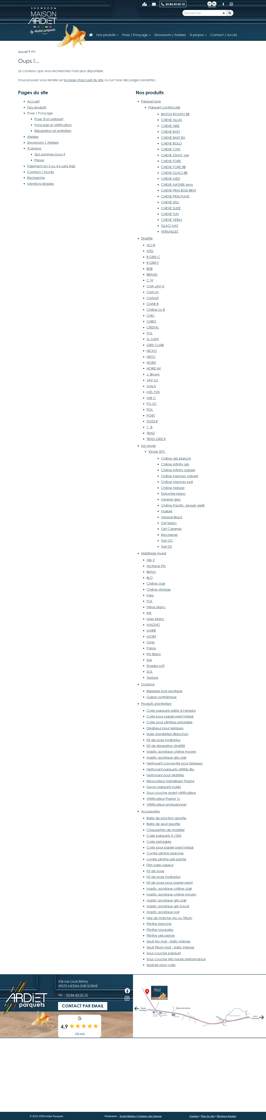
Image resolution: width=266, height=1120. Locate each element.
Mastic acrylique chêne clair (169, 889)
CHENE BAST (170, 132)
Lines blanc (155, 619)
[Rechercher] (230, 13)
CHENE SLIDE (171, 208)
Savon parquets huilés (164, 787)
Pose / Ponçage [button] (135, 35)
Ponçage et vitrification (53, 125)
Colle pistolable (159, 842)
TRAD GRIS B (156, 439)
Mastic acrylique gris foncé (168, 906)
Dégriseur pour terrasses (165, 728)
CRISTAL (153, 327)
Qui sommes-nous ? (49, 154)
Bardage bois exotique (164, 691)
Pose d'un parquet (48, 119)
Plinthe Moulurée (160, 930)
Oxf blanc (169, 523)
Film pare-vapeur (160, 865)
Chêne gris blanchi (176, 458)
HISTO (151, 357)
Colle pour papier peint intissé (170, 716)
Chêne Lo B (156, 310)
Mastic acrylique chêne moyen (171, 751)
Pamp (151, 648)
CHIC (151, 316)
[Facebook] (223, 4)
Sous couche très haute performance (176, 959)
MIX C (151, 398)
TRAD (151, 433)
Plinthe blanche (159, 924)
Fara (150, 595)
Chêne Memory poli (177, 482)
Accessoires (150, 811)
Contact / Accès (223, 35)
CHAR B (153, 304)
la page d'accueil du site (84, 80)
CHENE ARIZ (170, 126)
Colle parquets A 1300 (164, 836)
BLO (150, 578)
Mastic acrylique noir (163, 912)
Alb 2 (151, 560)
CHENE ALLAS (171, 120)
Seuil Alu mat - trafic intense (168, 941)
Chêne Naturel (172, 488)
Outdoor (148, 684)
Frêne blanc (156, 607)
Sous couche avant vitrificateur (171, 793)
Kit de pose (155, 871)
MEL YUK (153, 392)
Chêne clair (156, 583)
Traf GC (167, 541)
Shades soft (155, 666)
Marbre (166, 511)
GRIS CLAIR (155, 345)
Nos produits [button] (106, 35)
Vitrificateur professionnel (166, 804)
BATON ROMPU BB (175, 114)
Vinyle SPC (156, 452)
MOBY (151, 636)
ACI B (151, 245)
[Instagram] (231, 4)
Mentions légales (40, 184)
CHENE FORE (171, 161)
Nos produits (36, 107)
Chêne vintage (159, 589)
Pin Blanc (154, 654)
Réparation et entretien (52, 131)
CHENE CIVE (170, 149)
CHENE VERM (171, 220)
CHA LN (153, 292)
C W (150, 280)
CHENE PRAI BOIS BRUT (178, 190)
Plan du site (207, 1116)
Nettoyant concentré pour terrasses (174, 763)
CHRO (151, 321)
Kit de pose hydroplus (163, 740)
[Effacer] (224, 13)
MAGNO (153, 625)
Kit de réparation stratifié (166, 746)
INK (149, 613)
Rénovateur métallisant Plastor (170, 781)
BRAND (152, 274)
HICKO (152, 351)
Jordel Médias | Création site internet (140, 1116)
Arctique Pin (156, 566)
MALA (151, 386)
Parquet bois (151, 101)
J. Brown (153, 374)
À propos (34, 148)
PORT (151, 415)
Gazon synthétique (162, 697)
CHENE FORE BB (173, 167)
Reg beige (169, 535)
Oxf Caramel (171, 529)
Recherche (36, 178)
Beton (151, 572)
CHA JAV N (155, 286)
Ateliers (33, 137)
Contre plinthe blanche (165, 853)
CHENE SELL (170, 202)
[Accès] (144, 4)
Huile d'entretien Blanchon (167, 734)
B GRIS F (153, 263)
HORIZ (151, 363)
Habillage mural (153, 553)
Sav (149, 660)
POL (150, 409)
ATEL (150, 251)
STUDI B (152, 421)
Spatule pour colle (161, 965)
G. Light (153, 339)
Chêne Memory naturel (179, 476)
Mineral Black (171, 517)
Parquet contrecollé (164, 107)
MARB (151, 630)
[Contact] (154, 4)
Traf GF (166, 546)
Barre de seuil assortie (163, 824)
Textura (152, 678)
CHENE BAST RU (173, 138)
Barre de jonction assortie (166, 818)
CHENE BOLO (171, 143)
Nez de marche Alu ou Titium (169, 918)
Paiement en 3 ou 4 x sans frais (51, 166)
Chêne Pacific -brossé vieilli (182, 505)
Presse (39, 160)
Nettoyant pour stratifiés (165, 775)
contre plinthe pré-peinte (166, 859)
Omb (151, 642)
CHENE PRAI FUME (175, 196)
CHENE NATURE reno (177, 185)
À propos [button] (197, 35)
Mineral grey (171, 499)
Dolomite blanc (173, 494)
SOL (150, 672)
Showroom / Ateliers (43, 142)
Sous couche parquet (164, 953)
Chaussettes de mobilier (166, 830)
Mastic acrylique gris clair (166, 757)
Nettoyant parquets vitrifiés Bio (170, 769)
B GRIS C (153, 257)
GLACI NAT (169, 226)
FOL (150, 333)
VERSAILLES (169, 231)
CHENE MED (170, 179)
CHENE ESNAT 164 (175, 155)
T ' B (149, 427)
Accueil (23, 51)
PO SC (152, 404)
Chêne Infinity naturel (178, 470)
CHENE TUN (170, 214)
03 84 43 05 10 (174, 4)
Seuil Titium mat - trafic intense (170, 947)
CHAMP (153, 298)
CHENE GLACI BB (174, 173)
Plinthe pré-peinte (161, 935)
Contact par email (83, 1005)
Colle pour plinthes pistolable (170, 722)
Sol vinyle (148, 446)
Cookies (194, 1116)
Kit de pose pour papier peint (170, 883)
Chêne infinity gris (175, 464)
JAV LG (152, 380)
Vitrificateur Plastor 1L (163, 799)
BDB (150, 269)
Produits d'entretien (156, 704)
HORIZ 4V (154, 368)
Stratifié (147, 238)
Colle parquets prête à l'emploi (171, 711)
